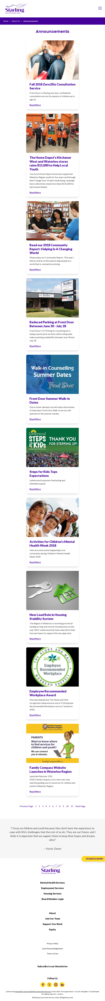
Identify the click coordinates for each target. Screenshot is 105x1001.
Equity (52, 929)
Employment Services (52, 888)
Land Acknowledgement (52, 948)
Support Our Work (52, 924)
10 (67, 806)
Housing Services (53, 893)
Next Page (80, 806)
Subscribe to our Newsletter (52, 966)
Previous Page (26, 806)
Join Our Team (52, 918)
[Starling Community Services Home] (16, 8)
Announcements (30, 21)
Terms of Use (52, 953)
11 (72, 806)
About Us (16, 21)
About (52, 913)
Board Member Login (53, 899)
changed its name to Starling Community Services (33, 992)
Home (5, 21)
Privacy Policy (52, 943)
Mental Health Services (52, 882)
